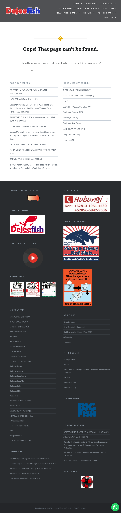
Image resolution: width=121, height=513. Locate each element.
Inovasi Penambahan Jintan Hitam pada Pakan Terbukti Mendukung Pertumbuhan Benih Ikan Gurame (34, 166)
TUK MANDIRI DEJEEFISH (20, 440)
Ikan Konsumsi (15, 341)
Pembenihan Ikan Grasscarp (21, 401)
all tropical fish (69, 360)
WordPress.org (69, 387)
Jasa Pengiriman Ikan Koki (29, 478)
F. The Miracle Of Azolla (19, 426)
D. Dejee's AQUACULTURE (75, 107)
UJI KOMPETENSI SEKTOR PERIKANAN (28, 126)
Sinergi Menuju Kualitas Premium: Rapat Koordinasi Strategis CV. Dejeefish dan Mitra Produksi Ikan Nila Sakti (32, 135)
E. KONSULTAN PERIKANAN (21, 411)
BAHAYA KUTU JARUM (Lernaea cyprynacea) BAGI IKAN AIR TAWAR (32, 119)
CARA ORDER (108, 8)
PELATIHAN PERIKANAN (67, 13)
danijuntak (14, 458)
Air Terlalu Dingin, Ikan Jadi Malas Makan (39, 463)
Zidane (12, 478)
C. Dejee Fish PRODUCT (19, 327)
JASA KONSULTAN (107, 4)
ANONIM (13, 468)
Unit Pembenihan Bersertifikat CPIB (77, 332)
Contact (77, 4)
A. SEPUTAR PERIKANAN (74, 90)
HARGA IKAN (91, 8)
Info (65, 101)
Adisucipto (67, 337)
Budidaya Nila (69, 117)
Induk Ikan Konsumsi (18, 346)
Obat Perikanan (16, 351)
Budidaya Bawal (16, 366)
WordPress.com (69, 382)
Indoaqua (67, 342)
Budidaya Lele (15, 386)
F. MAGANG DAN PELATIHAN (76, 95)
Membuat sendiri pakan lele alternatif (36, 468)
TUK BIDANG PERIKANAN (70, 8)
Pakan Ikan (14, 396)
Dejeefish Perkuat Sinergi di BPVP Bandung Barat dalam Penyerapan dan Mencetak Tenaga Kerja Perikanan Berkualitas (31, 108)
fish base (66, 377)
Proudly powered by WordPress (47, 508)
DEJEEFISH (90, 4)
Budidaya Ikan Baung (72, 123)
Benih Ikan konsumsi (18, 331)
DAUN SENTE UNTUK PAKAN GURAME (28, 144)
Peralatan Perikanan (18, 356)
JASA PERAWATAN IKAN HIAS (23, 99)
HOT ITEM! (109, 17)
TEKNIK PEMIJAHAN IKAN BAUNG (26, 159)
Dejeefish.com (69, 322)
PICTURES (88, 13)
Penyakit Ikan (15, 406)
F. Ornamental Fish (17, 421)
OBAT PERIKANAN (105, 13)
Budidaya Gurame (71, 112)
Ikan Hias (67, 140)
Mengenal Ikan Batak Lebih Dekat (35, 458)
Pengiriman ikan (70, 134)
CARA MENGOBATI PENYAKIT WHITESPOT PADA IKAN (33, 152)
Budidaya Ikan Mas (17, 381)
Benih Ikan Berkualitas (30, 473)
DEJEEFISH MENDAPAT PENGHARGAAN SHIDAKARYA (28, 92)
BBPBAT (67, 365)
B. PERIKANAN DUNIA (73, 129)
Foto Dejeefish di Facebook (74, 327)
